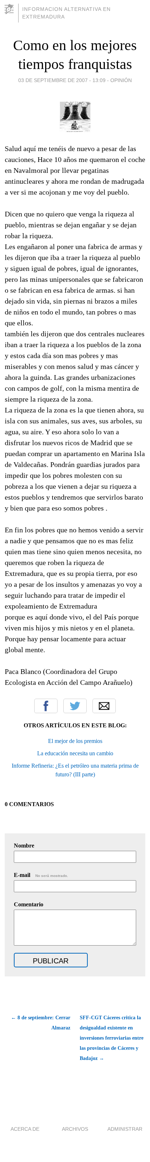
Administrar (124, 1129)
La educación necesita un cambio (75, 753)
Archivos (75, 1129)
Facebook (46, 706)
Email (104, 706)
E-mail (41, 875)
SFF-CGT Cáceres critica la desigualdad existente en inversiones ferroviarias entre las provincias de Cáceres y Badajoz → (111, 1038)
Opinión (121, 80)
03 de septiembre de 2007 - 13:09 (62, 80)
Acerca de (25, 1129)
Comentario (28, 904)
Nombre (24, 845)
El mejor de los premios (75, 741)
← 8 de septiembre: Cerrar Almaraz (40, 1023)
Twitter (75, 706)
